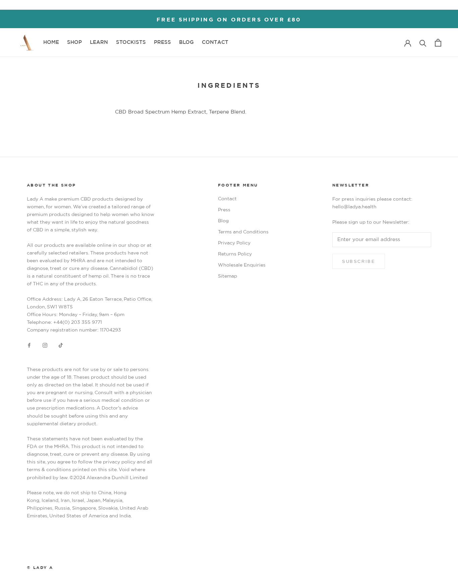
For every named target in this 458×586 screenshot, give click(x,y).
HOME (51, 43)
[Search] (422, 42)
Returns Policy (235, 254)
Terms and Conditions (243, 232)
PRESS (162, 43)
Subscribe (358, 261)
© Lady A (40, 568)
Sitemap (227, 276)
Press (224, 210)
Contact (227, 199)
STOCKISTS (131, 43)
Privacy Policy (234, 243)
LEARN (99, 42)
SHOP (74, 42)
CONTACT (215, 43)
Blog (223, 221)
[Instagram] (45, 345)
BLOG (186, 43)
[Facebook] (29, 345)
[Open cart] (438, 43)
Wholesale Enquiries (242, 265)
